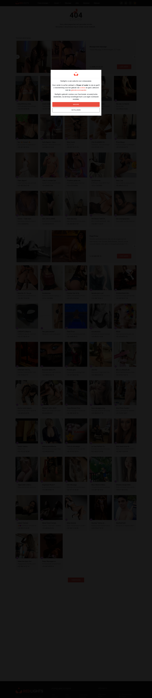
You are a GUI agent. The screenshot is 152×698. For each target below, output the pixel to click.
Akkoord (76, 104)
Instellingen (76, 110)
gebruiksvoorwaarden (78, 90)
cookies (82, 88)
